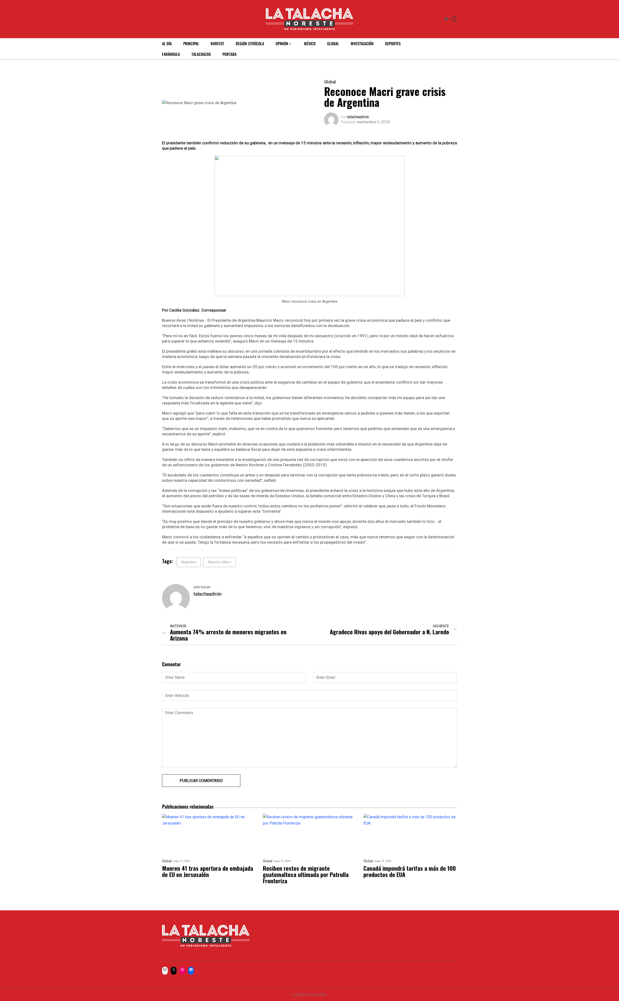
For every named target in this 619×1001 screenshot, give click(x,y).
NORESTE (217, 43)
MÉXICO (310, 43)
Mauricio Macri (219, 562)
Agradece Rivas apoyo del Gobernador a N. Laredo (389, 631)
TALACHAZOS (201, 54)
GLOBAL (333, 43)
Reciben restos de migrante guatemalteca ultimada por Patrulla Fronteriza (306, 874)
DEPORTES (393, 43)
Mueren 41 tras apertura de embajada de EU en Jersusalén (207, 871)
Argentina (188, 562)
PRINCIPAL (191, 43)
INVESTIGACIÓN (362, 43)
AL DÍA (167, 43)
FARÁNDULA (171, 54)
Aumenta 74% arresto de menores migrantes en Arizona (228, 634)
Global (330, 82)
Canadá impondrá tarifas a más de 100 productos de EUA (409, 871)
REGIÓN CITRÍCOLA (250, 43)
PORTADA (229, 54)
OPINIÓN (282, 43)
